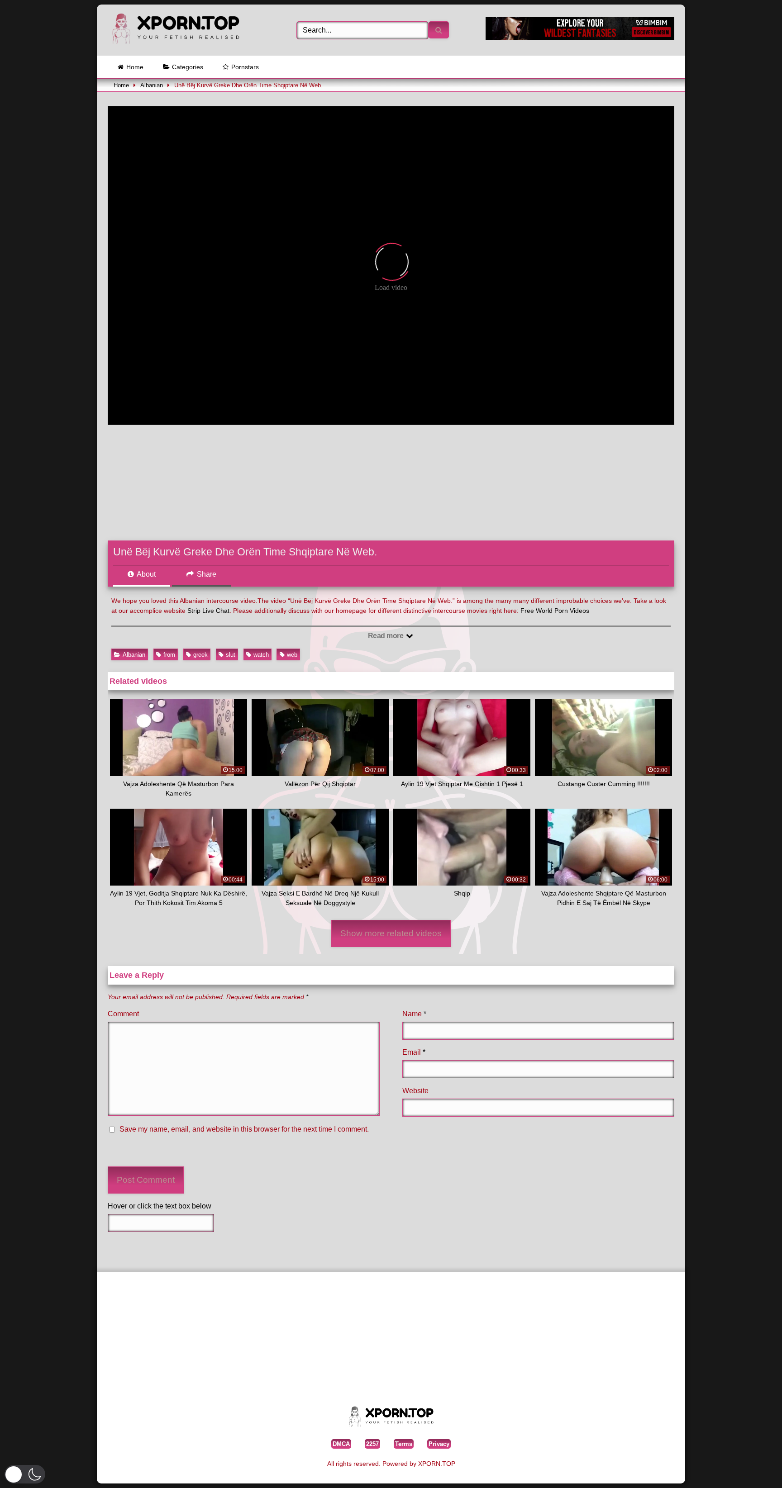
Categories (187, 67)
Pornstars (245, 67)
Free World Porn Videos (554, 610)
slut (230, 654)
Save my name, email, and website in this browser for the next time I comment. (244, 1129)
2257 (372, 1444)
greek (200, 654)
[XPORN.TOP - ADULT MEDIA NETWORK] (175, 30)
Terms (403, 1444)
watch (261, 654)
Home (134, 67)
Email (413, 1052)
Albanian (151, 85)
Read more (386, 636)
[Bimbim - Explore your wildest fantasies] (580, 38)
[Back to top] (754, 1467)
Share (205, 574)
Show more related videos (391, 933)
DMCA (341, 1444)
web (292, 654)
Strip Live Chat (208, 610)
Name (414, 1014)
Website (415, 1091)
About (145, 574)
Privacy (439, 1444)
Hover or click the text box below (159, 1206)
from (169, 654)
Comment (123, 1014)
